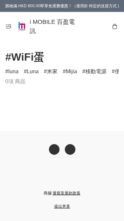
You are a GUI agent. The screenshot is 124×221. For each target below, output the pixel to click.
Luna (33, 71)
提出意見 (62, 206)
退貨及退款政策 (66, 193)
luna (13, 71)
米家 (52, 71)
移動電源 (95, 71)
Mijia (71, 71)
